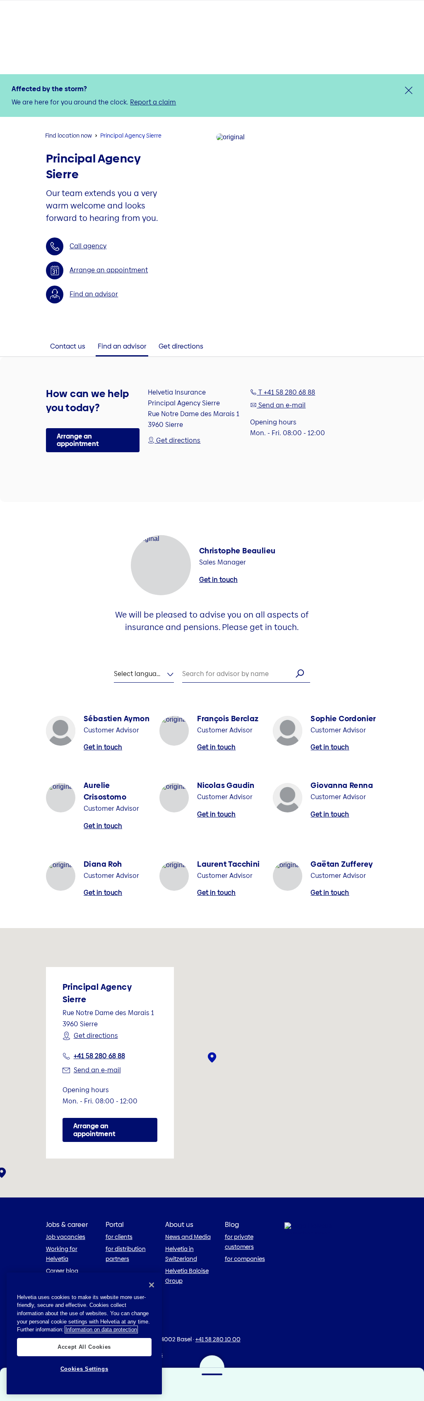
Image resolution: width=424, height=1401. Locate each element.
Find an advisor (94, 294)
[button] (93, 440)
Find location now (68, 135)
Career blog (62, 1271)
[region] (84, 1333)
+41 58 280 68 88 (99, 1056)
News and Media (188, 1237)
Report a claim (153, 102)
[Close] (151, 1285)
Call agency (88, 246)
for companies (245, 1259)
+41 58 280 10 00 (218, 1339)
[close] (408, 90)
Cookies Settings (84, 1369)
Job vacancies (65, 1237)
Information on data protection (101, 1329)
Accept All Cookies (84, 1347)
